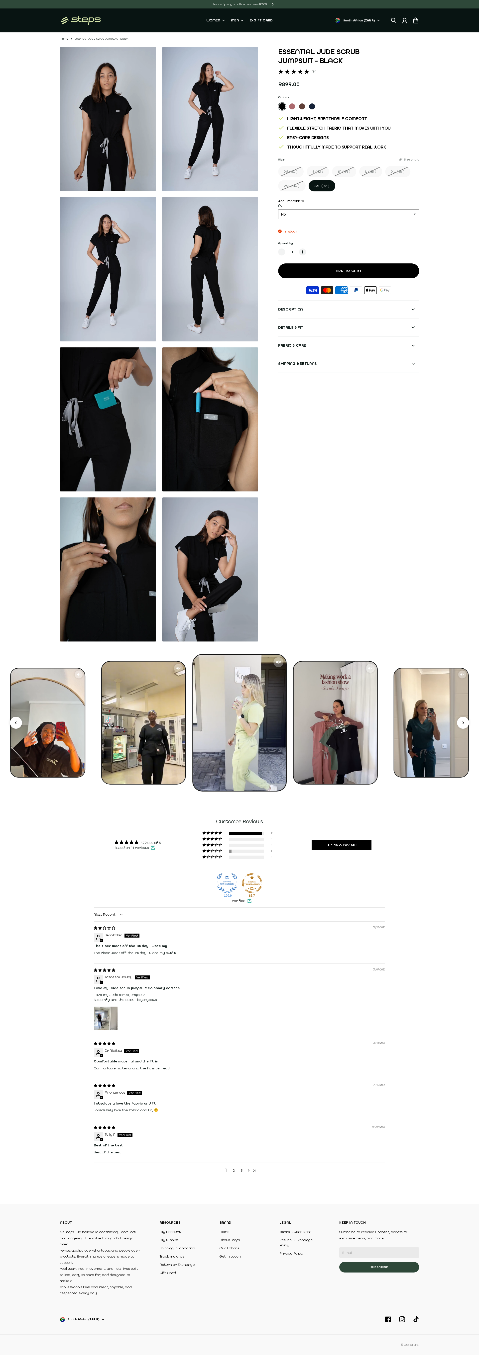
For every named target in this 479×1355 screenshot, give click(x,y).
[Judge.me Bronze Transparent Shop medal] (252, 883)
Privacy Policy (291, 1253)
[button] (213, 833)
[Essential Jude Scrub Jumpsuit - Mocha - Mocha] (302, 106)
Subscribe (379, 1267)
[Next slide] (463, 723)
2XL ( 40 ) (292, 186)
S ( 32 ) (318, 171)
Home (64, 38)
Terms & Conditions (295, 1232)
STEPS (414, 1345)
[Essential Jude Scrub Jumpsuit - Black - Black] (282, 106)
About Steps (230, 1240)
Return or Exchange (177, 1265)
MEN (235, 20)
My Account (170, 1232)
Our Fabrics (229, 1248)
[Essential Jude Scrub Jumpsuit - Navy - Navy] (312, 106)
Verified (238, 901)
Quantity (285, 243)
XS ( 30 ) (291, 171)
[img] (104, 928)
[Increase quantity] (302, 251)
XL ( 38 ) (397, 171)
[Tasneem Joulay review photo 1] (106, 1018)
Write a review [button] (342, 845)
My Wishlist (169, 1240)
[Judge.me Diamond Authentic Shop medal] (227, 883)
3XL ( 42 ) (322, 186)
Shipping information (177, 1248)
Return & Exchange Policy (296, 1242)
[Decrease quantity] (281, 251)
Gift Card (168, 1273)
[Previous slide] (16, 723)
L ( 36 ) (370, 171)
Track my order (173, 1256)
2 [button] (234, 1170)
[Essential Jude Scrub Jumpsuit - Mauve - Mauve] (292, 106)
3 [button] (241, 1170)
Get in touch (230, 1256)
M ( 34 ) (344, 171)
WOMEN (213, 20)
